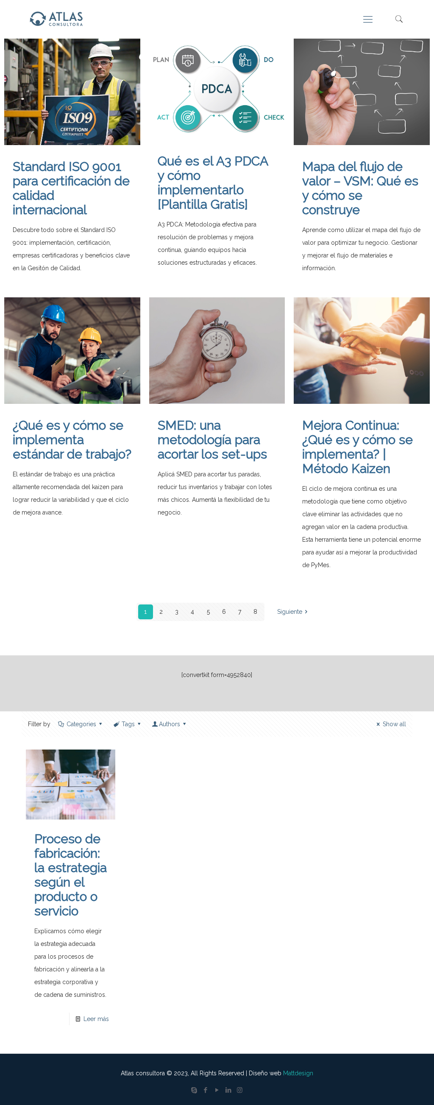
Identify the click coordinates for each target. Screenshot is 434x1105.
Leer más (96, 1018)
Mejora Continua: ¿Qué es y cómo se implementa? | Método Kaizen (357, 447)
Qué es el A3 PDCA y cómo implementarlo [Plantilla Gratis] (213, 183)
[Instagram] (239, 1090)
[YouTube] (216, 1090)
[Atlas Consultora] (58, 19)
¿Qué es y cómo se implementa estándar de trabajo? (72, 440)
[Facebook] (205, 1090)
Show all (394, 724)
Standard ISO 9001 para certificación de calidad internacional (71, 188)
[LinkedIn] (228, 1090)
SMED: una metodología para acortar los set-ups (212, 440)
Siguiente (289, 611)
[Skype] (193, 1090)
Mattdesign (298, 1073)
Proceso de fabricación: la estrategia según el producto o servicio (70, 874)
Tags (128, 724)
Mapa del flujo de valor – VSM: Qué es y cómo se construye (360, 188)
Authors (169, 724)
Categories (81, 724)
